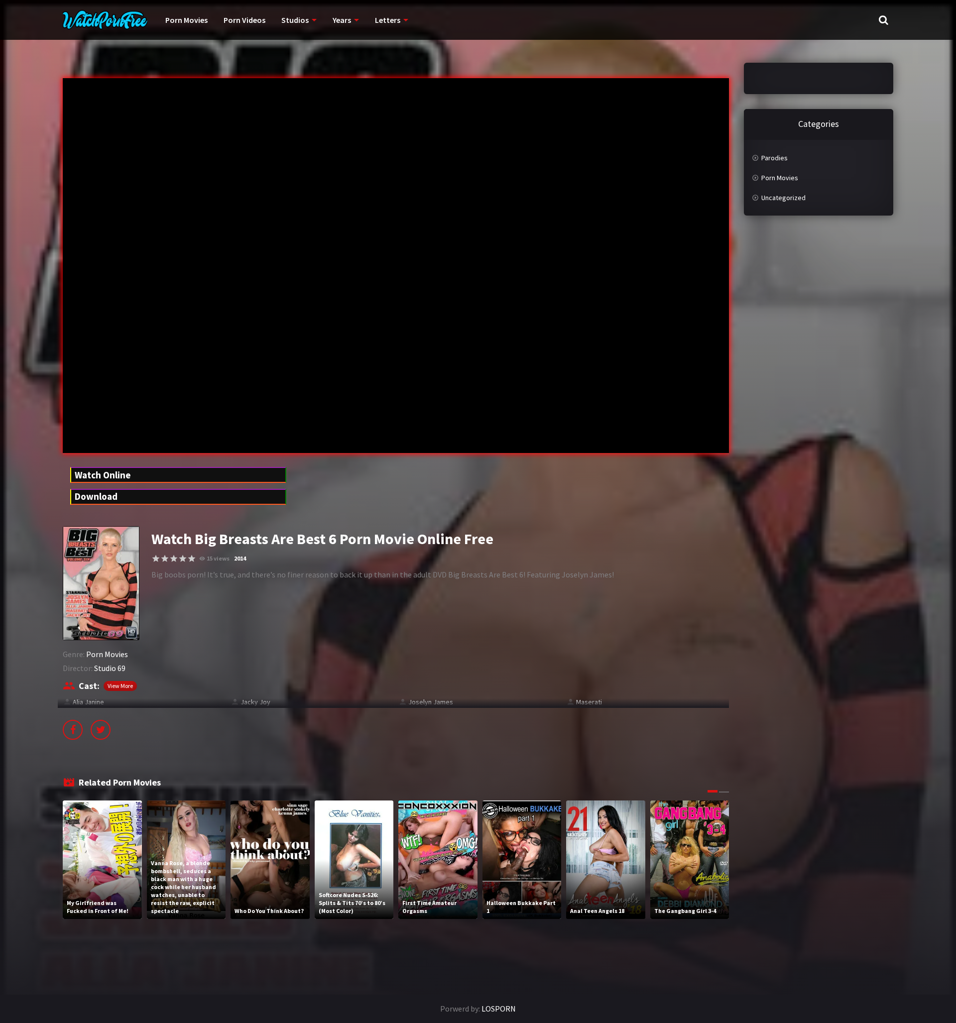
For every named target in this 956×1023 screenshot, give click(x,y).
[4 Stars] (182, 558)
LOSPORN (498, 1009)
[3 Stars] (173, 558)
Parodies (774, 157)
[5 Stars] (191, 558)
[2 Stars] (164, 558)
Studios (295, 20)
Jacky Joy (255, 701)
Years (342, 20)
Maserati (589, 701)
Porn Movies (186, 20)
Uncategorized (783, 197)
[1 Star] (155, 558)
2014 (240, 558)
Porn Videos (244, 20)
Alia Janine (88, 701)
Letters (387, 20)
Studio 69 (109, 668)
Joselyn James (430, 701)
